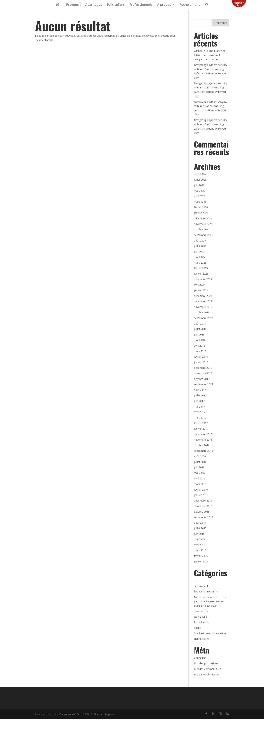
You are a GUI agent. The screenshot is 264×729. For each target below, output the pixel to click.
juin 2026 (199, 185)
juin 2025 (199, 251)
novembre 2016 (203, 439)
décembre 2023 (203, 296)
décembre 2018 (203, 301)
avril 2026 (199, 196)
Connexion (200, 657)
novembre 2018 (203, 307)
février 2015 (201, 556)
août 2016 (200, 456)
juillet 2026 (200, 179)
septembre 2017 (203, 384)
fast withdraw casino (206, 591)
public (197, 627)
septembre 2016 (203, 450)
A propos (164, 5)
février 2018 (201, 356)
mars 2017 (200, 417)
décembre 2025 (203, 218)
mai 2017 (199, 406)
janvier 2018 (201, 362)
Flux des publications (206, 663)
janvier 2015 (201, 561)
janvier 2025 (201, 273)
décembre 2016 (203, 434)
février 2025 (201, 268)
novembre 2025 (203, 224)
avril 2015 (199, 545)
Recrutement (189, 5)
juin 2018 (199, 334)
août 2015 (200, 522)
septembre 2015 (203, 517)
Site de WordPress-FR (206, 674)
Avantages (93, 5)
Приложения (201, 638)
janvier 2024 (201, 290)
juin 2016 (199, 467)
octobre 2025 (202, 229)
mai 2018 (199, 340)
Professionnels (140, 5)
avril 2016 (199, 478)
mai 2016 (199, 473)
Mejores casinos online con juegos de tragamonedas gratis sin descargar (210, 601)
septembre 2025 (203, 235)
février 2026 (201, 207)
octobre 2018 (202, 312)
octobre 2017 (202, 379)
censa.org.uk (201, 586)
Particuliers (116, 5)
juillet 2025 (200, 246)
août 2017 (200, 390)
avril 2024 (199, 284)
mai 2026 (199, 190)
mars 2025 (200, 262)
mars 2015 (200, 550)
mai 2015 (199, 539)
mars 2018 (200, 351)
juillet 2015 (200, 528)
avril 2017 (199, 412)
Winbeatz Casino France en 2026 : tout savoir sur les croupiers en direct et (210, 55)
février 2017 (201, 423)
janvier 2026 (201, 213)
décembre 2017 (203, 367)
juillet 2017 (200, 395)
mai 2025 (199, 257)
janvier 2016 (201, 495)
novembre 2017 (203, 373)
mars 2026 (200, 201)
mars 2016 (200, 484)
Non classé (200, 616)
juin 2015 (199, 533)
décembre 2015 (203, 500)
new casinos (201, 611)
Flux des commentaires (207, 669)
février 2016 (201, 489)
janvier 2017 (201, 428)
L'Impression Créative (71, 714)
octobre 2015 (202, 511)
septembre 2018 (203, 318)
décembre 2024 (203, 279)
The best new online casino (210, 633)
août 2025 (200, 240)
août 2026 (200, 174)
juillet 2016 (200, 462)
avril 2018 (199, 345)
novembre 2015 (203, 506)
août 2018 (200, 323)
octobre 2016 (202, 445)
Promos (72, 4)
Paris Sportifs (201, 622)
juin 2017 (199, 401)
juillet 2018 (200, 329)
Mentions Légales (104, 714)
